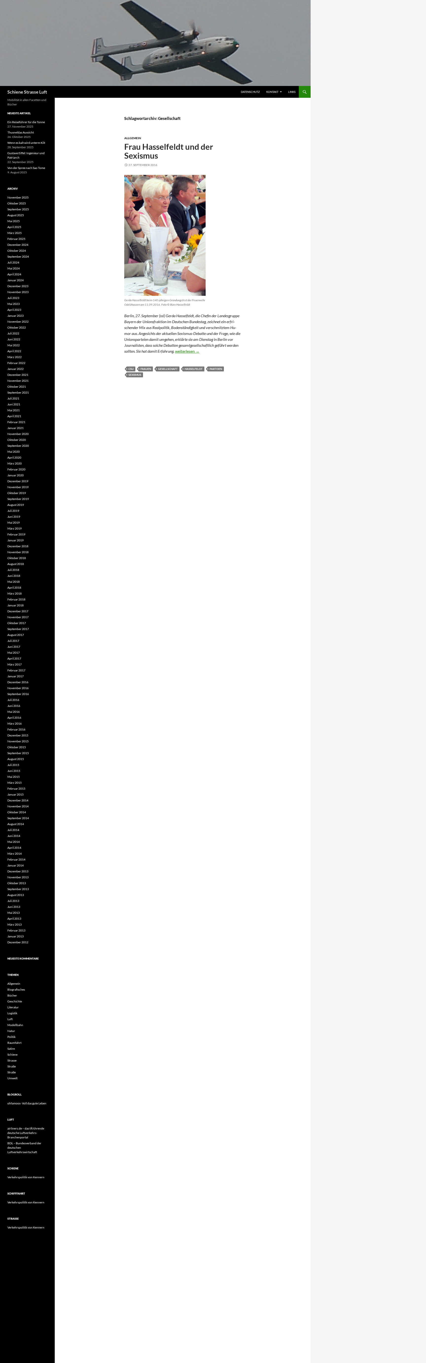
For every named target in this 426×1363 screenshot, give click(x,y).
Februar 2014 (16, 859)
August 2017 (15, 635)
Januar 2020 (15, 475)
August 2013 (15, 895)
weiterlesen (187, 351)
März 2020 (14, 463)
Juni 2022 (13, 339)
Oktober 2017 (16, 623)
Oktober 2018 (16, 558)
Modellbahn (15, 1025)
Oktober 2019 (16, 493)
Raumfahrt (14, 1043)
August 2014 (15, 824)
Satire (11, 1048)
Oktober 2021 (16, 386)
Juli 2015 (13, 765)
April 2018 (14, 587)
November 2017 (18, 617)
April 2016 (14, 717)
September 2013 (18, 889)
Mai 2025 (13, 221)
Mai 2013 (13, 912)
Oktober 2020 (16, 440)
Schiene (12, 1054)
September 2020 (18, 446)
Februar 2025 (16, 239)
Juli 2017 (13, 641)
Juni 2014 (13, 836)
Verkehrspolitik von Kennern (25, 1177)
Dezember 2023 (17, 286)
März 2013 (14, 924)
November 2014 (18, 806)
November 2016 (18, 688)
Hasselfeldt (194, 368)
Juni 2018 (13, 576)
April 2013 (14, 918)
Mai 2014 (13, 842)
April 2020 (14, 457)
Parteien (216, 368)
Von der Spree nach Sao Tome (26, 168)
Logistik (12, 1013)
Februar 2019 (16, 534)
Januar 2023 (15, 315)
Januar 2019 (15, 540)
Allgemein (132, 138)
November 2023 (18, 292)
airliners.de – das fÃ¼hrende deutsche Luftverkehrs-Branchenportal (25, 1133)
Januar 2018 (15, 605)
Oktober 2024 (16, 250)
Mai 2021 (13, 410)
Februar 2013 (16, 930)
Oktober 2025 (16, 203)
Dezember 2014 (17, 800)
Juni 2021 (13, 404)
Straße (11, 1066)
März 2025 (14, 233)
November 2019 (18, 487)
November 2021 (18, 380)
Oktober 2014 (16, 812)
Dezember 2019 (17, 481)
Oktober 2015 (16, 747)
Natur (11, 1031)
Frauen (146, 368)
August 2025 (15, 215)
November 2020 (18, 434)
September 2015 (18, 753)
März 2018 (14, 593)
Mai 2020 (13, 451)
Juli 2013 (13, 901)
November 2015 (18, 741)
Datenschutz (250, 91)
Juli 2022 (13, 333)
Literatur (13, 1007)
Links (292, 91)
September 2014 (18, 818)
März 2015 (14, 782)
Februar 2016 (16, 729)
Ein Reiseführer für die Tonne (26, 122)
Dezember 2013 (17, 871)
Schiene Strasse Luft (27, 92)
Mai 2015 (13, 777)
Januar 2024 (15, 280)
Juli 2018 (13, 570)
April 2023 (14, 310)
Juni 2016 (13, 706)
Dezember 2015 (17, 735)
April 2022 (14, 351)
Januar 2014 (15, 865)
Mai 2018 (13, 581)
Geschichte (14, 1001)
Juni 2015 (13, 771)
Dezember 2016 (17, 682)
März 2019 (14, 528)
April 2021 (14, 416)
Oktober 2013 (16, 883)
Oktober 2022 (16, 327)
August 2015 (15, 759)
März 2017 (14, 664)
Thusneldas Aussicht (20, 132)
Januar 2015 (15, 794)
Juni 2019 (13, 516)
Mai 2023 (13, 304)
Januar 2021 (15, 428)
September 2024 (18, 256)
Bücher (12, 995)
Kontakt (272, 91)
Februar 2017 (16, 670)
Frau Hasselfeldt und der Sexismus (168, 151)
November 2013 (18, 877)
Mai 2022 (13, 345)
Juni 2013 (13, 907)
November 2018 (18, 552)
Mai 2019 (13, 522)
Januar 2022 (15, 369)
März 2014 (14, 853)
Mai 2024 (13, 268)
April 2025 (14, 227)
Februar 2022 (16, 363)
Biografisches (16, 989)
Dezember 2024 (17, 245)
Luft (10, 1019)
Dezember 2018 (17, 546)
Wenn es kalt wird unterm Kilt (26, 143)
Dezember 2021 (17, 375)
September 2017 (18, 629)
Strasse (12, 1060)
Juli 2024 (13, 262)
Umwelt (12, 1078)
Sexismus (134, 374)
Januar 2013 (15, 936)
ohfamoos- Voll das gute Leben (26, 1103)
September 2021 (18, 392)
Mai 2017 (13, 652)
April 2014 (14, 847)
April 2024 (14, 274)
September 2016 (18, 694)
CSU (131, 368)
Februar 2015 (16, 788)
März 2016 (14, 723)
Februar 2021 (16, 422)
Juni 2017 (13, 646)
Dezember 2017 (17, 611)
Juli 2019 (13, 511)
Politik (11, 1037)
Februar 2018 (16, 599)
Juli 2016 (13, 700)
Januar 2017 (15, 676)
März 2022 (14, 357)
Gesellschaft (168, 368)
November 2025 (18, 197)
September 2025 (18, 209)
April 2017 (14, 658)
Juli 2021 (13, 398)
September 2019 (18, 499)
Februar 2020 (16, 469)
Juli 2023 (13, 298)
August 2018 (15, 564)
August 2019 (15, 505)
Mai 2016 (13, 712)
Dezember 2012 (17, 942)
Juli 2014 (13, 830)
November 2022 (18, 321)
